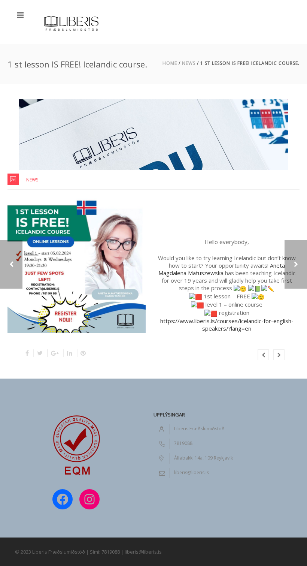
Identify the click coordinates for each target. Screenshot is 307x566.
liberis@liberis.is (191, 472)
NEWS (188, 63)
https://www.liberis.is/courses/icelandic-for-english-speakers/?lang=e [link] (227, 324)
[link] (221, 269)
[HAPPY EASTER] (296, 264)
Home (169, 63)
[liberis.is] (71, 22)
